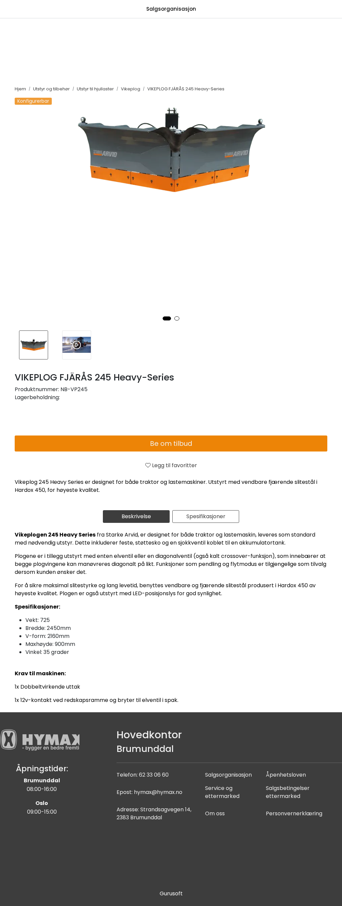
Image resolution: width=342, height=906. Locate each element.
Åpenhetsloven (286, 775)
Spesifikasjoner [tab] (205, 516)
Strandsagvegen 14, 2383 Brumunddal (154, 813)
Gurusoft (171, 893)
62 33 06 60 (154, 775)
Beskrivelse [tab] (136, 516)
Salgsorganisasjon (171, 8)
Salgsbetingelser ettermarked (288, 792)
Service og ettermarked (222, 792)
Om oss (215, 813)
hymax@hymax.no (158, 792)
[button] (167, 318)
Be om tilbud (171, 443)
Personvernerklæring (294, 813)
